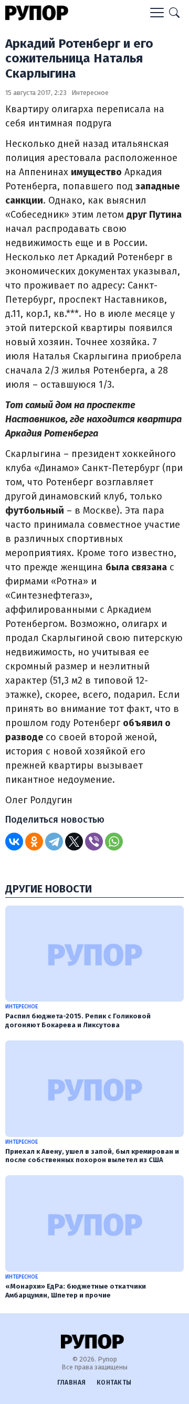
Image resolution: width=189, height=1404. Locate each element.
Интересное (90, 93)
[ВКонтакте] (14, 841)
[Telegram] (54, 841)
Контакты (114, 1382)
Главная (71, 1382)
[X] (74, 841)
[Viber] (94, 841)
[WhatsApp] (114, 841)
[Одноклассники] (34, 841)
